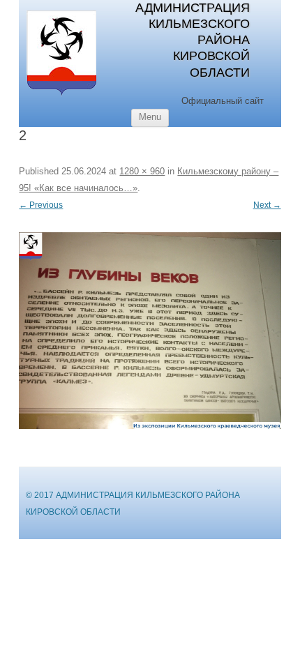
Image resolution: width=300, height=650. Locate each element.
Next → (267, 205)
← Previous (41, 205)
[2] (149, 330)
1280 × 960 (142, 171)
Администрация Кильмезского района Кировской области (192, 40)
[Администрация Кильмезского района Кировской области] (62, 95)
